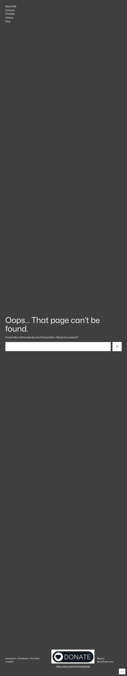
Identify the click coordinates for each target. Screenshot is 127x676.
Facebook (23, 658)
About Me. (11, 6)
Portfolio (10, 14)
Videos (9, 18)
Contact (10, 10)
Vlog (7, 21)
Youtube (34, 658)
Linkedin (9, 661)
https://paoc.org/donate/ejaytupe (73, 666)
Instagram (10, 658)
